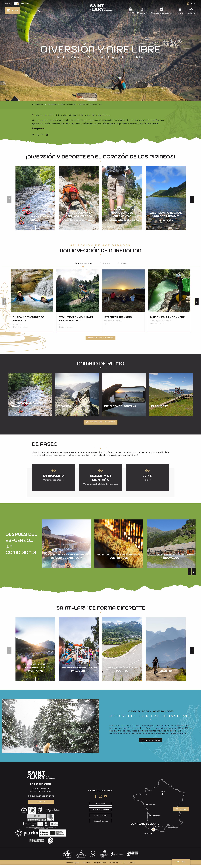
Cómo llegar (181, 809)
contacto (41, 802)
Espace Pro (100, 804)
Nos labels (86, 862)
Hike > (147, 480)
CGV (123, 862)
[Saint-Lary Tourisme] (100, 7)
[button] (32, 11)
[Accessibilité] (188, 3)
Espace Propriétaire (100, 809)
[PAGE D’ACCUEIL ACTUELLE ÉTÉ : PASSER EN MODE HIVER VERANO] (16, 3)
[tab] (83, 263)
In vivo (180, 13)
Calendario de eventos (161, 13)
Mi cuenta (142, 13)
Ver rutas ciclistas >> (53, 480)
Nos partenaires (100, 862)
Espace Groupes (101, 821)
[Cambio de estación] (17, 3)
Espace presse (100, 815)
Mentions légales (72, 862)
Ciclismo (191, 13)
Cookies (132, 862)
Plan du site (114, 862)
